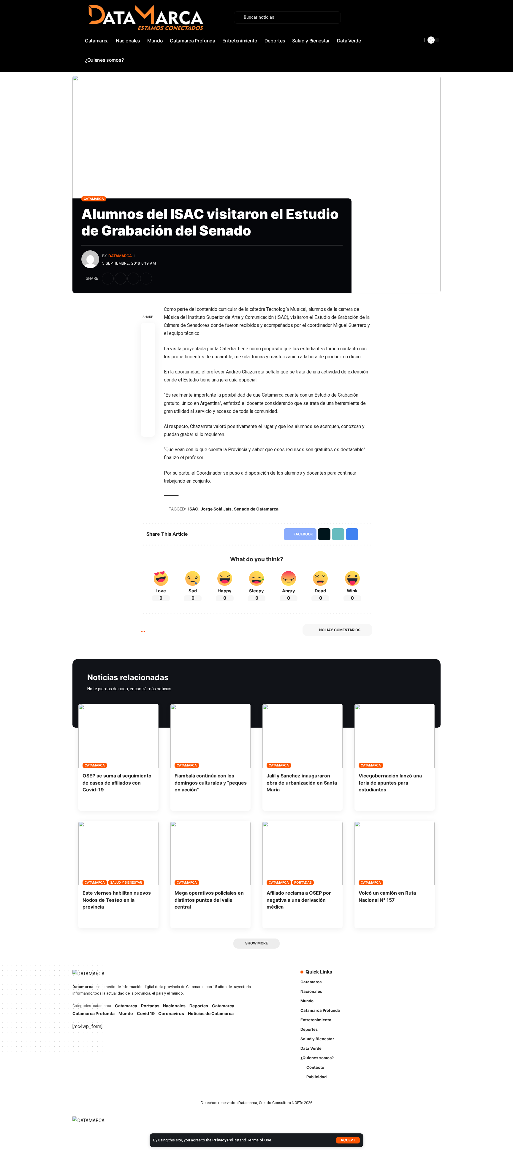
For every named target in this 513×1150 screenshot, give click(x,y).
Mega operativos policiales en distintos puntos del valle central (209, 899)
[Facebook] (403, 34)
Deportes (198, 1005)
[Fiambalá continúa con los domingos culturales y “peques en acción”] (210, 736)
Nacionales (174, 1005)
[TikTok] (429, 34)
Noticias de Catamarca (211, 1013)
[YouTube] (416, 34)
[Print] (146, 278)
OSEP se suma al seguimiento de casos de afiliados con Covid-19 (117, 782)
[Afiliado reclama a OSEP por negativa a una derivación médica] (302, 853)
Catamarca (94, 199)
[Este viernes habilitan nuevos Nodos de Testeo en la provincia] (118, 853)
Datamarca (120, 256)
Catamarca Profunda (93, 1013)
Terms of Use (259, 1140)
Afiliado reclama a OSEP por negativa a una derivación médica (299, 899)
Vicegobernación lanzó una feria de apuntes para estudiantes (390, 782)
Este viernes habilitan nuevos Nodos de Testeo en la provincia (117, 899)
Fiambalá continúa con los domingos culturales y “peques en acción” (211, 782)
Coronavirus (171, 1013)
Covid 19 (146, 1013)
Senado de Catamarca (256, 508)
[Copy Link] (133, 278)
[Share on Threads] (148, 372)
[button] (348, 1140)
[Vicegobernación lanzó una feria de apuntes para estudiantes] (394, 736)
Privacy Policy (225, 1140)
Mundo (125, 1013)
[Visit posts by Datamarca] (90, 259)
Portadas (302, 882)
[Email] (148, 387)
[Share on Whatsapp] (148, 358)
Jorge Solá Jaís (216, 508)
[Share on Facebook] (108, 278)
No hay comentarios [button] (339, 630)
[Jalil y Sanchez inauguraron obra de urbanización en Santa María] (302, 736)
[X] (410, 34)
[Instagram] (423, 34)
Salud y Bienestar (126, 882)
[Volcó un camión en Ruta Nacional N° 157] (394, 853)
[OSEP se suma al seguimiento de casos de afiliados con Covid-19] (118, 736)
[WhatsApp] (436, 34)
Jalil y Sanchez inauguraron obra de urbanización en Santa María (302, 782)
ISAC (193, 508)
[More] (159, 278)
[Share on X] (120, 278)
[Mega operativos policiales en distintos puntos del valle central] (210, 853)
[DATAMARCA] (94, 1123)
